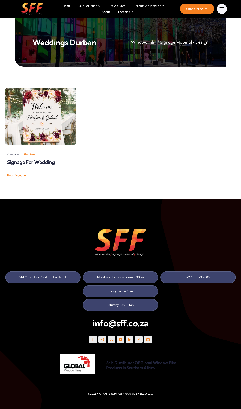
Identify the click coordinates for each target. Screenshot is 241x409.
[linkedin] (129, 339)
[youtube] (120, 339)
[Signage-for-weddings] (40, 89)
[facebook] (93, 339)
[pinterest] (139, 339)
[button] (17, 175)
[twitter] (111, 339)
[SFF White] (32, 4)
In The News (28, 154)
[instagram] (102, 339)
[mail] (148, 339)
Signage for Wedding (31, 162)
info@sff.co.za (121, 323)
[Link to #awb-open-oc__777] (222, 9)
